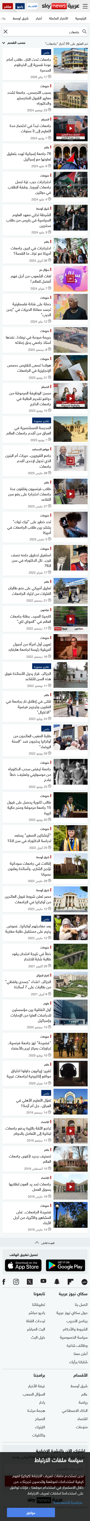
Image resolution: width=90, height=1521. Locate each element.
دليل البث (38, 1337)
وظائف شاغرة (77, 1345)
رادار (42, 1402)
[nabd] (84, 1282)
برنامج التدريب (77, 1320)
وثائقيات (38, 1434)
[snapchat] (57, 1282)
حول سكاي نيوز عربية (72, 1312)
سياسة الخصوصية (74, 1337)
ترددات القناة (35, 1320)
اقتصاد (82, 1418)
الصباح (40, 1418)
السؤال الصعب (34, 1393)
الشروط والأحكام (75, 1328)
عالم (84, 1393)
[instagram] (16, 1282)
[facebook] (3, 1282)
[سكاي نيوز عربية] (60, 6)
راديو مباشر (37, 1312)
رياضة (83, 1402)
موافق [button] (30, 1512)
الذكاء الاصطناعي (75, 1410)
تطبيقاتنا (38, 1304)
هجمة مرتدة (36, 1410)
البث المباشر (36, 1328)
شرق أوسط (79, 1385)
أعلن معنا (81, 1353)
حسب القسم (15, 42)
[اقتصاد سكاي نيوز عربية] (32, 6)
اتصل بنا (81, 1304)
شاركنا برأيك (78, 1361)
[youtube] (43, 1282)
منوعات (82, 1426)
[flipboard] (70, 1282)
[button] (5, 31)
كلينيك (40, 1426)
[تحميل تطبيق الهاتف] (45, 1265)
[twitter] (30, 1282)
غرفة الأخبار (36, 1385)
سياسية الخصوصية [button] (68, 1501)
